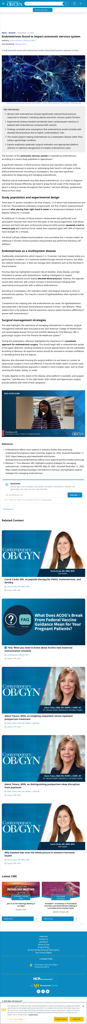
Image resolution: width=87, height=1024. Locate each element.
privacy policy (47, 500)
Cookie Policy (33, 1015)
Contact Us (43, 939)
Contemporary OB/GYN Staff (18, 655)
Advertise (44, 936)
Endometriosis (8, 509)
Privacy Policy (43, 947)
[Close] (83, 1006)
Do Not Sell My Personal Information (43, 950)
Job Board (43, 942)
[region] (43, 1013)
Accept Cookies (61, 1019)
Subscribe (73, 495)
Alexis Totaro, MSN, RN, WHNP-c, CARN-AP (23, 723)
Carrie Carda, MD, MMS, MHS (18, 586)
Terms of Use (43, 944)
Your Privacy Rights (43, 952)
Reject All (76, 1019)
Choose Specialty (41, 10)
